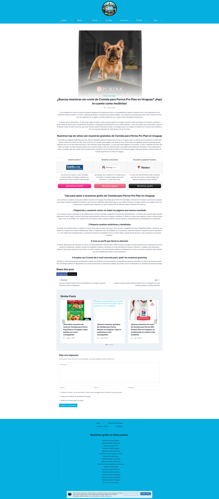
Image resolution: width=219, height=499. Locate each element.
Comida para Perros (109, 96)
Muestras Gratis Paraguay (111, 480)
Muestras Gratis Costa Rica (111, 459)
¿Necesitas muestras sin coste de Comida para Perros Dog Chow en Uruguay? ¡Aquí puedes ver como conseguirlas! (75, 329)
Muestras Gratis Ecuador (111, 448)
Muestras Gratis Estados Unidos (111, 453)
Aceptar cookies (145, 493)
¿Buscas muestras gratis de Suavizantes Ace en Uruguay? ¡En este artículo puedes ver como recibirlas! (137, 282)
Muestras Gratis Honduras (111, 469)
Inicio (98, 423)
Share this (62, 274)
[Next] (155, 322)
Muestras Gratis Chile (111, 446)
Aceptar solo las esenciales (131, 493)
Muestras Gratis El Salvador (111, 477)
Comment (64, 364)
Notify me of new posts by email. (72, 400)
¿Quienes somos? (102, 426)
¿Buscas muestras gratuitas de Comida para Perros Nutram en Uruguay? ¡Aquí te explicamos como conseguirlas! (109, 329)
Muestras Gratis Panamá (111, 472)
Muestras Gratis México (111, 482)
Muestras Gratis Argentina (111, 443)
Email (96, 387)
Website (131, 387)
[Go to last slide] (63, 322)
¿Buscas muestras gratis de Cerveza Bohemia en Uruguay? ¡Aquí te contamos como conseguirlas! (82, 282)
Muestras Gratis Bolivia (111, 456)
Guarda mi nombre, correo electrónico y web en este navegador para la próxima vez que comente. (91, 392)
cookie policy (108, 496)
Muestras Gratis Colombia (111, 451)
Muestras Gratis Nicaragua (111, 475)
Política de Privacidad (115, 423)
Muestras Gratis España (111, 440)
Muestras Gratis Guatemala (111, 461)
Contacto (119, 426)
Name (62, 387)
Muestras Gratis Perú (111, 467)
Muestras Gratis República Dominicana (111, 464)
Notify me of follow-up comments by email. (76, 396)
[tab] (106, 344)
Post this (73, 274)
